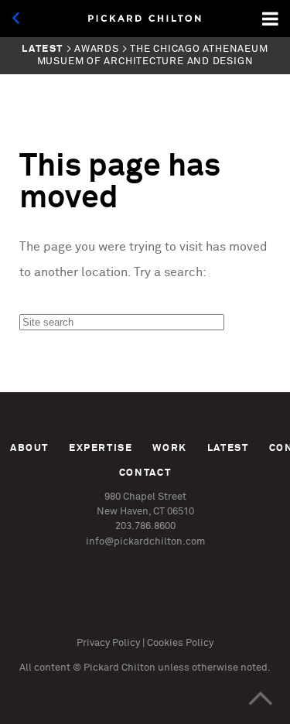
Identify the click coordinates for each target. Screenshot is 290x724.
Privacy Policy (108, 643)
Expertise (101, 448)
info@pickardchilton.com (145, 542)
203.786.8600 (145, 526)
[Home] (145, 18)
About (29, 448)
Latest (228, 448)
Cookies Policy (180, 643)
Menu (271, 18)
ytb (195, 609)
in (125, 609)
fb (160, 609)
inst (90, 609)
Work (169, 448)
